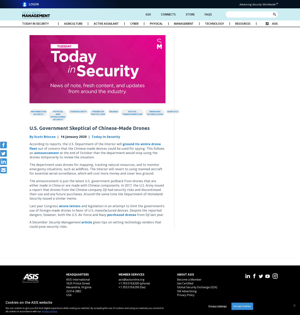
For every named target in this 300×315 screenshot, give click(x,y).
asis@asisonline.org (131, 279)
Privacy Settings (218, 306)
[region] (150, 306)
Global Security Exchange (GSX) (197, 287)
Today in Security (106, 137)
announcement (46, 153)
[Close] (294, 305)
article (86, 222)
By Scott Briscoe (43, 137)
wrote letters (70, 206)
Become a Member (189, 279)
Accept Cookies (242, 306)
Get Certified (185, 283)
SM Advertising (187, 291)
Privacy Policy (185, 295)
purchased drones (121, 215)
